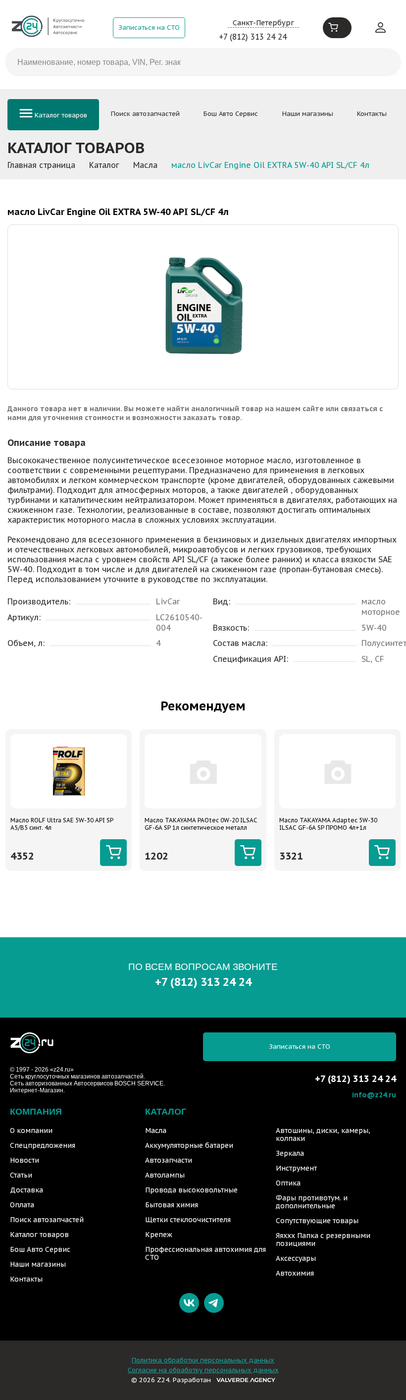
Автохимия (295, 1273)
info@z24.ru (374, 1094)
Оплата (22, 1204)
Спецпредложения (42, 1145)
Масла (155, 1130)
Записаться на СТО (149, 27)
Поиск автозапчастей (145, 113)
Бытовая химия (171, 1204)
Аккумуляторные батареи (189, 1145)
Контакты (372, 113)
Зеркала (290, 1153)
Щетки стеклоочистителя (188, 1219)
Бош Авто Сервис (230, 113)
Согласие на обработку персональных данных (203, 1370)
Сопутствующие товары (317, 1220)
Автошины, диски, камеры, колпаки (323, 1134)
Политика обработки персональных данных (203, 1360)
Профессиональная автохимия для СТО (205, 1253)
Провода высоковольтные (191, 1189)
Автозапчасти (168, 1160)
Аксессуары (296, 1258)
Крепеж (158, 1234)
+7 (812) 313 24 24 (253, 37)
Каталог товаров (60, 115)
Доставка (26, 1189)
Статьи (21, 1175)
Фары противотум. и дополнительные (312, 1201)
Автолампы (165, 1175)
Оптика (288, 1183)
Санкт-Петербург (263, 22)
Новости (24, 1160)
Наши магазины (307, 113)
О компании (31, 1130)
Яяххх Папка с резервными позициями (323, 1239)
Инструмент (296, 1168)
